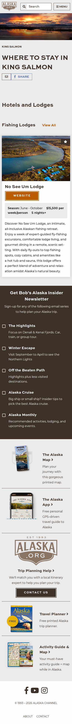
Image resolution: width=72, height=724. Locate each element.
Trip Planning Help (35, 571)
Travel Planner (53, 614)
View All (49, 125)
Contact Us (36, 592)
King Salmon (12, 47)
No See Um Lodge (24, 187)
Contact (42, 716)
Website (22, 195)
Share (23, 76)
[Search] (24, 6)
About (28, 716)
